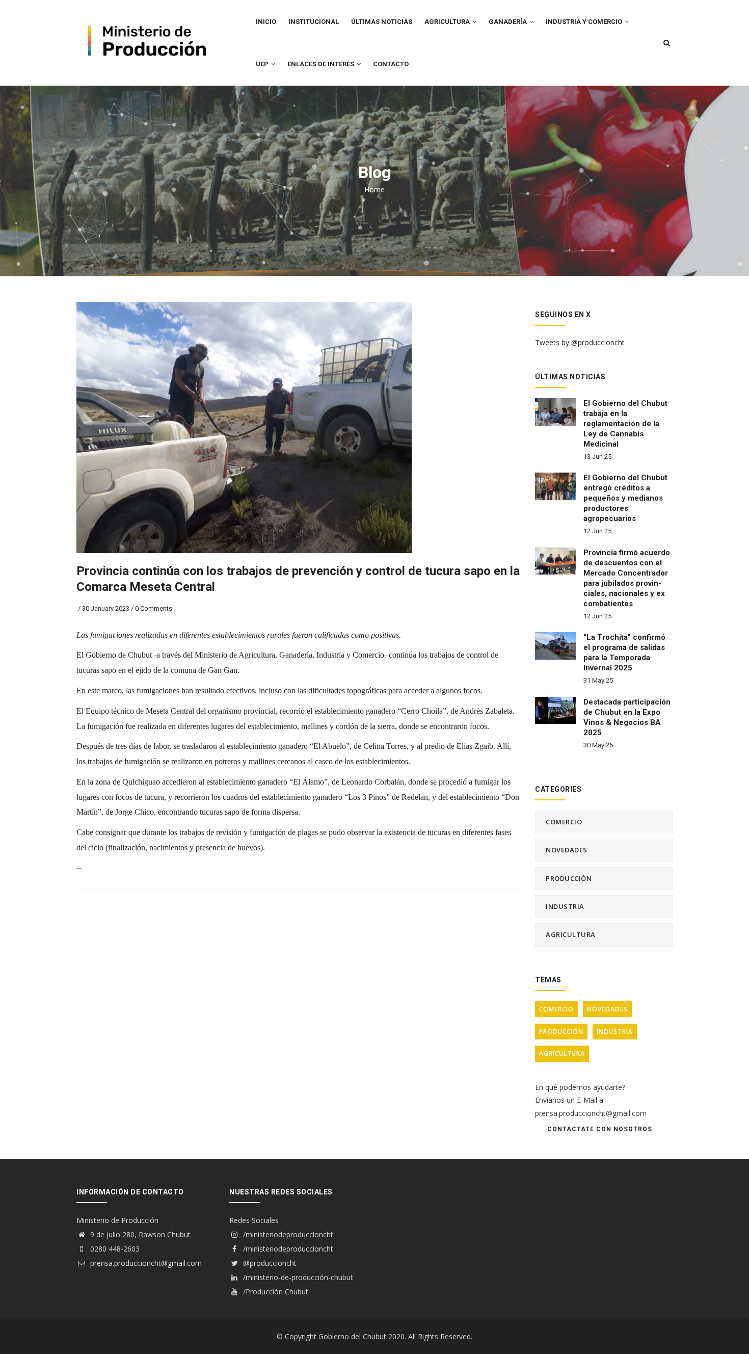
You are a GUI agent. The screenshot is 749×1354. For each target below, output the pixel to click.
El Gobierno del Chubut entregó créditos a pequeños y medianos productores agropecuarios (625, 498)
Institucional (313, 21)
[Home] (145, 21)
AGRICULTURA (447, 21)
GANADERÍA (508, 21)
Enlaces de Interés (321, 64)
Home (374, 189)
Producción (569, 878)
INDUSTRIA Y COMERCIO (585, 21)
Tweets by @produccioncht (580, 342)
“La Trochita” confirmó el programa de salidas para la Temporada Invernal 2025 (624, 652)
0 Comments (153, 608)
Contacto (391, 64)
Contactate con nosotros (599, 1129)
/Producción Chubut (274, 1291)
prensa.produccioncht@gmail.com (145, 1263)
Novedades (566, 849)
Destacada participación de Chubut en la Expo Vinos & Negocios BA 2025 (627, 717)
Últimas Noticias (381, 21)
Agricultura (571, 934)
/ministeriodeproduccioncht (287, 1234)
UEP (263, 64)
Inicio (266, 21)
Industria (565, 906)
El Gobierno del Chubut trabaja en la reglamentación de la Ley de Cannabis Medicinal (625, 424)
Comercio (564, 821)
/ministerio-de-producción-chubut (297, 1277)
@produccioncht (269, 1263)
